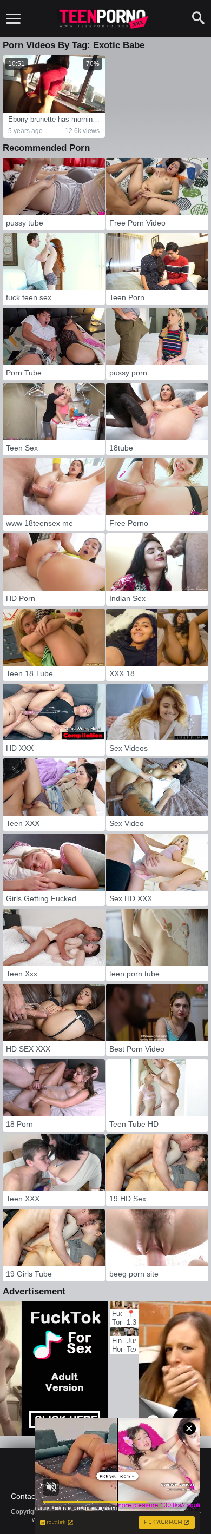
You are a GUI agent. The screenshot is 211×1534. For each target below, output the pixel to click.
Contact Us (30, 1496)
